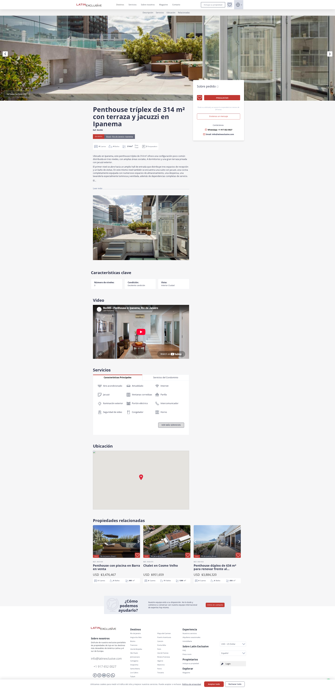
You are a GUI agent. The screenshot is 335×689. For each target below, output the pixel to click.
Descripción (148, 12)
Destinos (120, 4)
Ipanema (129, 136)
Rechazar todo (234, 684)
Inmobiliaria (187, 641)
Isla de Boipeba (136, 649)
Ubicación (170, 12)
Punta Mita (161, 645)
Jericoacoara (135, 657)
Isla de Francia (162, 653)
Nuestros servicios (190, 633)
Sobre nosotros (148, 4)
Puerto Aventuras (164, 637)
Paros (159, 668)
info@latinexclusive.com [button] (223, 134)
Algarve (160, 661)
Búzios (132, 641)
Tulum (132, 676)
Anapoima (134, 665)
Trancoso (133, 645)
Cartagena (134, 661)
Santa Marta (135, 668)
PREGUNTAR (222, 97)
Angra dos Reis (136, 637)
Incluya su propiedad (213, 5)
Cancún (160, 641)
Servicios (132, 4)
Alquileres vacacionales (191, 637)
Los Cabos (134, 672)
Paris (159, 649)
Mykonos (161, 665)
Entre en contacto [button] (215, 605)
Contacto (176, 4)
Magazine (163, 4)
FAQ (184, 650)
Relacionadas (184, 12)
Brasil (108, 136)
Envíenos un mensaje (218, 116)
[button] (229, 4)
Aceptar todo (214, 684)
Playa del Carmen (164, 633)
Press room (187, 654)
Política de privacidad (191, 684)
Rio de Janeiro (118, 136)
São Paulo (134, 653)
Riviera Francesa (163, 657)
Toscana (160, 672)
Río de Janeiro (135, 633)
